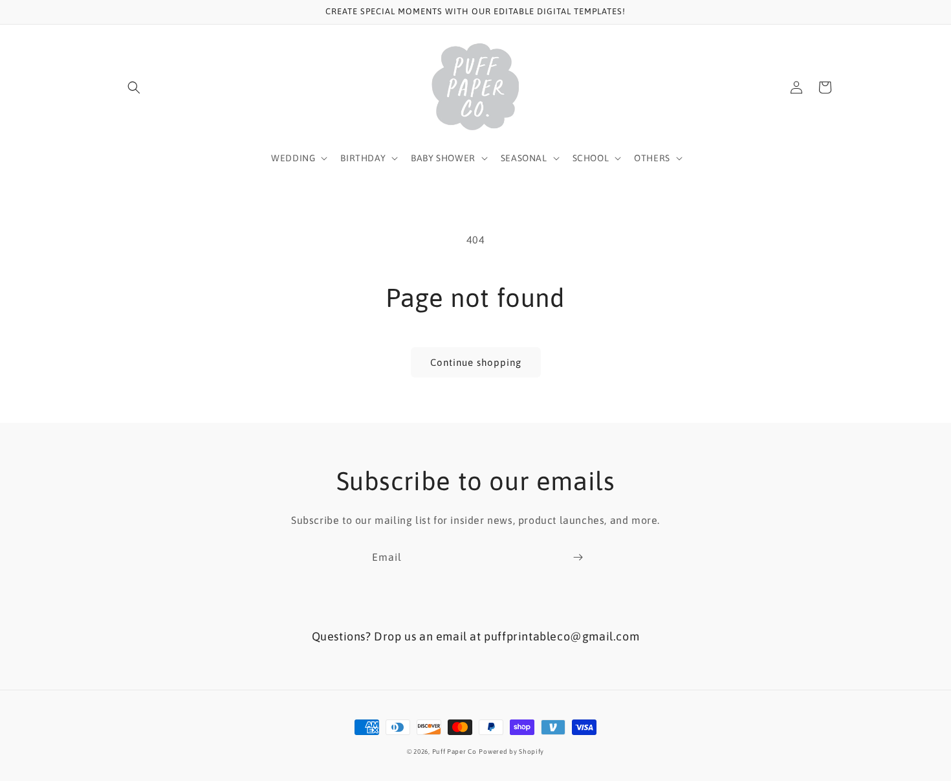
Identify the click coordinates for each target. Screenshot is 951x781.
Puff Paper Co (454, 751)
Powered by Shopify (511, 751)
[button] (134, 87)
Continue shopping (475, 362)
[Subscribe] (577, 557)
